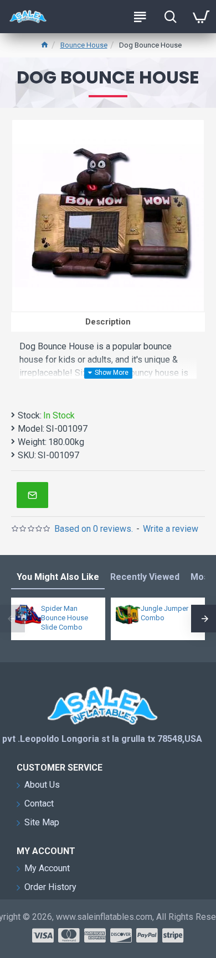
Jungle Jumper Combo (164, 613)
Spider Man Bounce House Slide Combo (64, 617)
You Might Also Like (58, 577)
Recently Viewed (144, 577)
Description (108, 322)
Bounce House (83, 45)
